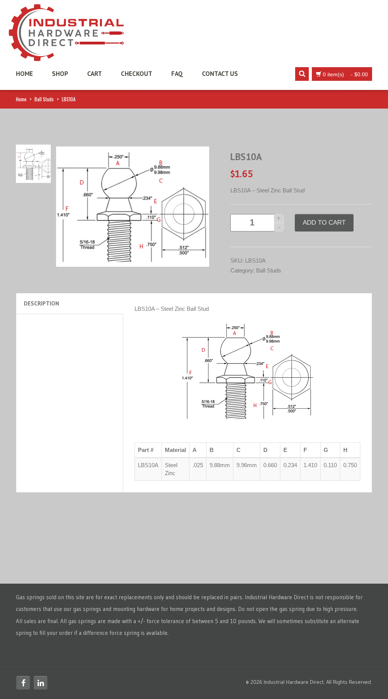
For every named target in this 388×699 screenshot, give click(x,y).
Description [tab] (41, 303)
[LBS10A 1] (33, 163)
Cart (94, 73)
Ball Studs (44, 99)
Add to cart (324, 222)
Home (24, 73)
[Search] (302, 74)
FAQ (177, 73)
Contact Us (220, 73)
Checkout (136, 73)
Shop (60, 73)
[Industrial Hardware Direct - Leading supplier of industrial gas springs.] (66, 30)
